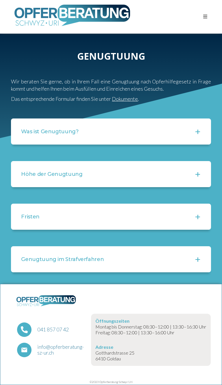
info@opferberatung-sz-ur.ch (60, 350)
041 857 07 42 (53, 330)
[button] (205, 17)
